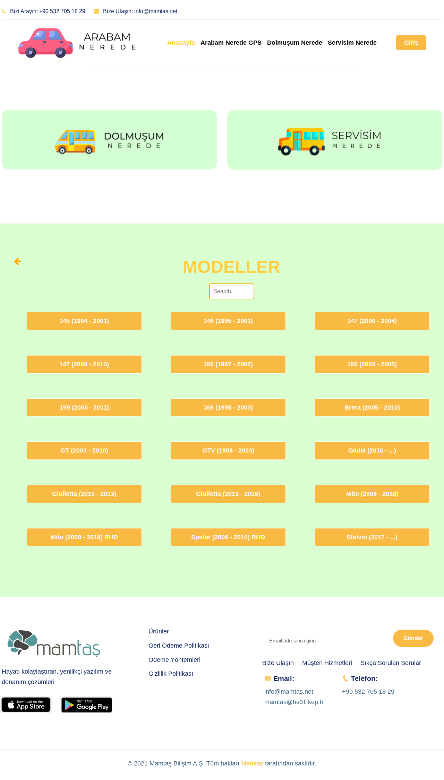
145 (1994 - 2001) (84, 320)
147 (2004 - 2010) (84, 364)
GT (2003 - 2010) (84, 450)
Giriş (411, 42)
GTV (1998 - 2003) (228, 450)
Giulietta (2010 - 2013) (84, 493)
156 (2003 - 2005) (372, 364)
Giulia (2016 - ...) (372, 450)
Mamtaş (252, 763)
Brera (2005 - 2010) (372, 407)
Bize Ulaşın (278, 662)
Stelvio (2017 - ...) (372, 537)
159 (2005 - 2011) (84, 407)
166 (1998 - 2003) (228, 407)
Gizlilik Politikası (170, 673)
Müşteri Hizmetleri (327, 662)
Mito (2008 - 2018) (372, 493)
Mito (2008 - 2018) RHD (84, 537)
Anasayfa (181, 42)
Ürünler (158, 631)
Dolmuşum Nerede (294, 42)
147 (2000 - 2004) (372, 320)
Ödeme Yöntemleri (174, 659)
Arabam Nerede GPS (231, 42)
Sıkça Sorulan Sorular (390, 662)
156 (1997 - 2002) (228, 364)
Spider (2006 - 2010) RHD (228, 537)
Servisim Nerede (352, 42)
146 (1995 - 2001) (228, 320)
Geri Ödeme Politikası (178, 645)
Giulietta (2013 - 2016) (228, 493)
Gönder (413, 638)
